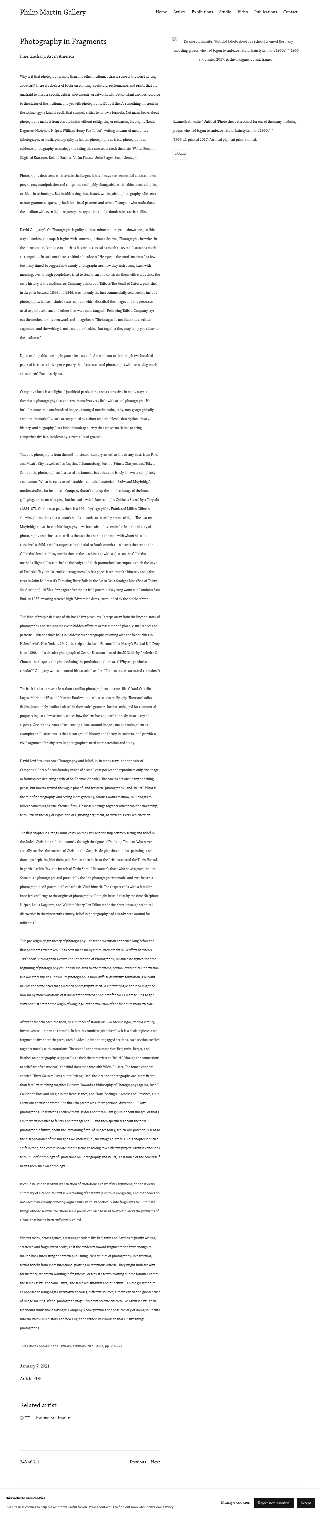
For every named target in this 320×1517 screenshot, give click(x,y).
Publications (265, 12)
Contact (290, 12)
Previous (138, 1462)
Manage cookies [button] (235, 1502)
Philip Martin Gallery (53, 13)
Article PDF (31, 1379)
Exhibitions (202, 12)
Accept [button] (305, 1503)
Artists (179, 12)
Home (161, 12)
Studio (225, 12)
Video (243, 12)
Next (155, 1462)
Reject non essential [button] (274, 1503)
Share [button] (181, 154)
